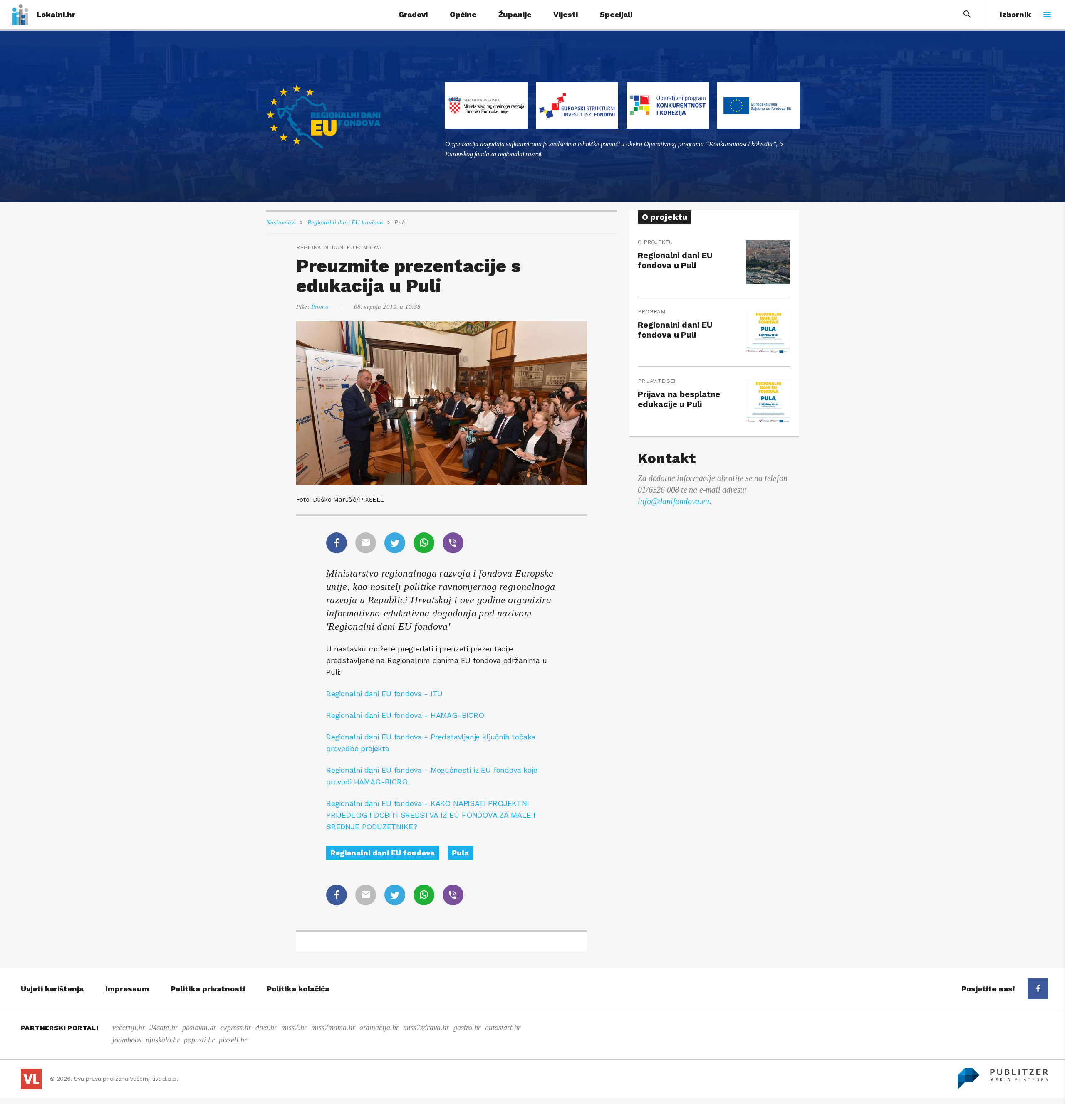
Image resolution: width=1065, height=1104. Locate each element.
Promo (320, 306)
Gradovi (413, 14)
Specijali (616, 14)
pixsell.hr (233, 1040)
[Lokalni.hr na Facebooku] (1038, 988)
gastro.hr (467, 1027)
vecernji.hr (128, 1027)
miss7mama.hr (333, 1027)
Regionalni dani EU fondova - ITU (384, 693)
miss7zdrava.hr (426, 1027)
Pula (400, 222)
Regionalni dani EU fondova (345, 222)
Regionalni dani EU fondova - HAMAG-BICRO (405, 715)
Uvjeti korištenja (52, 988)
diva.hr (266, 1027)
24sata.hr (163, 1027)
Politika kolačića (298, 988)
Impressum (127, 988)
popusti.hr (199, 1040)
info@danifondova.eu (673, 501)
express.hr (235, 1027)
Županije (514, 14)
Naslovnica (281, 222)
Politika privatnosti (208, 988)
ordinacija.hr (379, 1027)
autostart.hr (503, 1027)
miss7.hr (294, 1027)
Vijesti (565, 14)
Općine (463, 14)
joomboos (126, 1040)
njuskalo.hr (163, 1040)
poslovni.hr (199, 1027)
